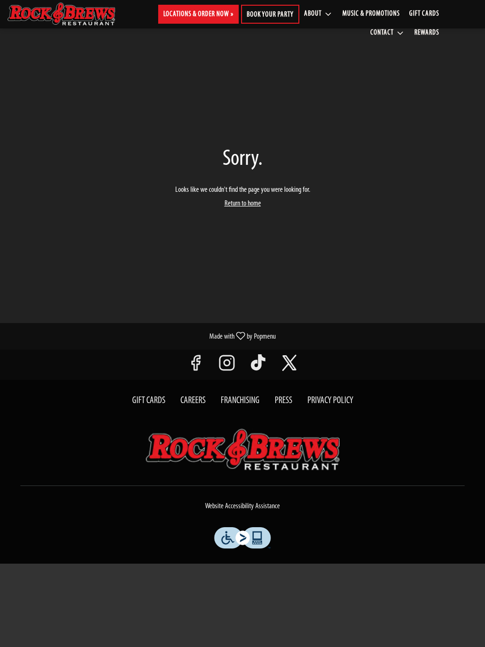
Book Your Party (270, 14)
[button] (318, 14)
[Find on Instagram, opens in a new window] (226, 366)
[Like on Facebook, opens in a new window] (195, 366)
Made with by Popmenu (141, 336)
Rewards (426, 32)
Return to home (243, 203)
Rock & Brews (242, 450)
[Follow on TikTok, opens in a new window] (258, 366)
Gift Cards (424, 14)
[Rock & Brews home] (69, 14)
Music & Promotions (371, 14)
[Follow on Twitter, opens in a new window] (289, 366)
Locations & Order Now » (198, 14)
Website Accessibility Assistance (242, 506)
